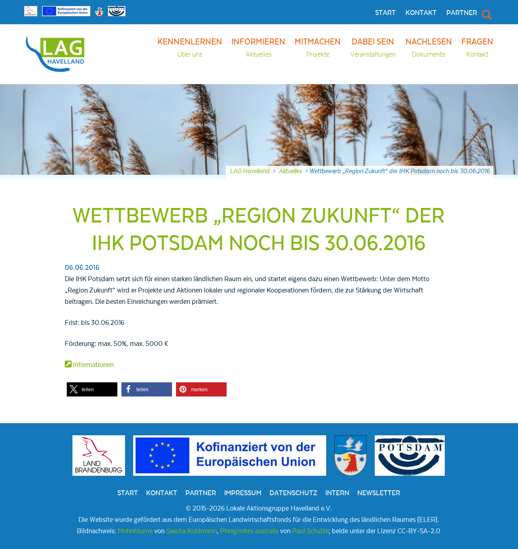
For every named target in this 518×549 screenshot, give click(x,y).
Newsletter (378, 493)
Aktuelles (290, 171)
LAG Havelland (250, 171)
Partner (461, 13)
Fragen (477, 48)
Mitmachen (318, 48)
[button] (92, 389)
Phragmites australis (249, 531)
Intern (337, 493)
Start (385, 13)
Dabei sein (373, 48)
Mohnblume (135, 531)
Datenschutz (293, 493)
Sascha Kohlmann (191, 531)
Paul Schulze (310, 531)
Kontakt (421, 13)
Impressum (242, 493)
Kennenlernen (189, 48)
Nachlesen (428, 48)
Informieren (258, 48)
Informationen (93, 365)
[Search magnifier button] (486, 14)
